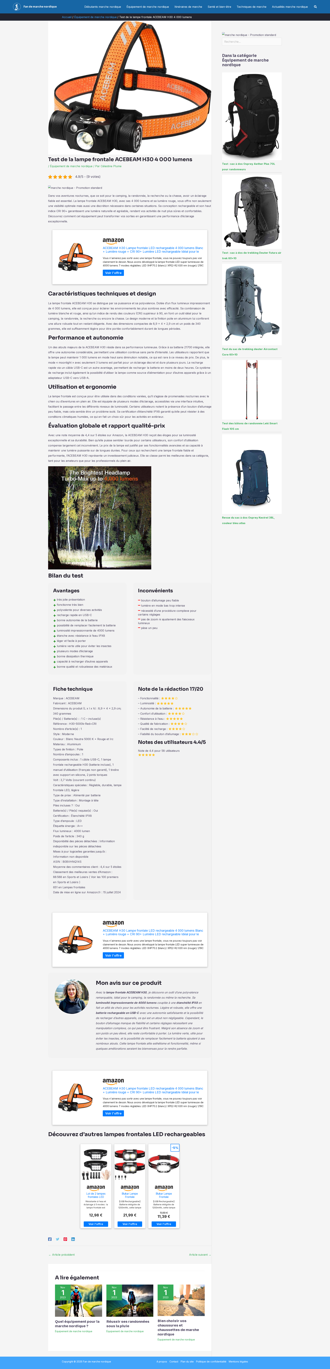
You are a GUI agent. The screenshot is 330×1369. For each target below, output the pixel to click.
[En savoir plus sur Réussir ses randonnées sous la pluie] (129, 1300)
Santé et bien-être (219, 6)
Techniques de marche (251, 6)
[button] (315, 7)
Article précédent (61, 1254)
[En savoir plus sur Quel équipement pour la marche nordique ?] (78, 1300)
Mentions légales (238, 1361)
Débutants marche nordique (102, 6)
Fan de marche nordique (40, 6)
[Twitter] (57, 1239)
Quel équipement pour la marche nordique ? (77, 1323)
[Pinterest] (65, 1239)
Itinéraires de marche (188, 6)
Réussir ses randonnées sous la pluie (127, 1323)
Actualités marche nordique (290, 6)
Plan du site (187, 1361)
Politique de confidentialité (211, 1361)
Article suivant (200, 1254)
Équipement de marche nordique (147, 6)
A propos (162, 1361)
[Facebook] (50, 1239)
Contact (173, 1361)
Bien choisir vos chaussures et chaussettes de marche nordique (178, 1327)
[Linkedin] (73, 1239)
